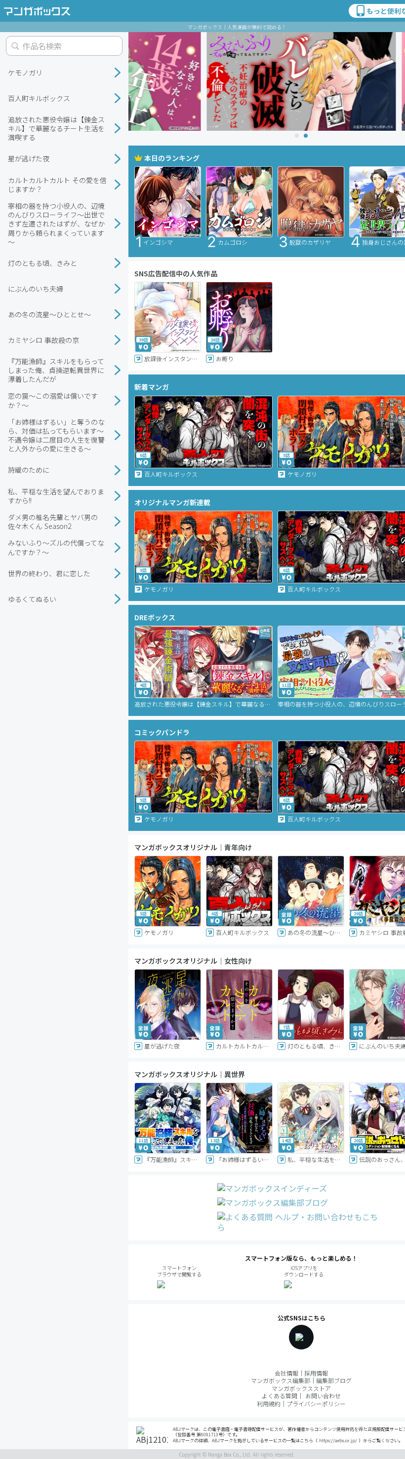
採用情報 (316, 1373)
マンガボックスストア (301, 1388)
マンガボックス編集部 (280, 1380)
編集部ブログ (334, 1380)
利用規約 (269, 1403)
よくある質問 (279, 1395)
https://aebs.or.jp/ (338, 1440)
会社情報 (286, 1373)
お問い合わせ (323, 1395)
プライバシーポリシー (316, 1403)
